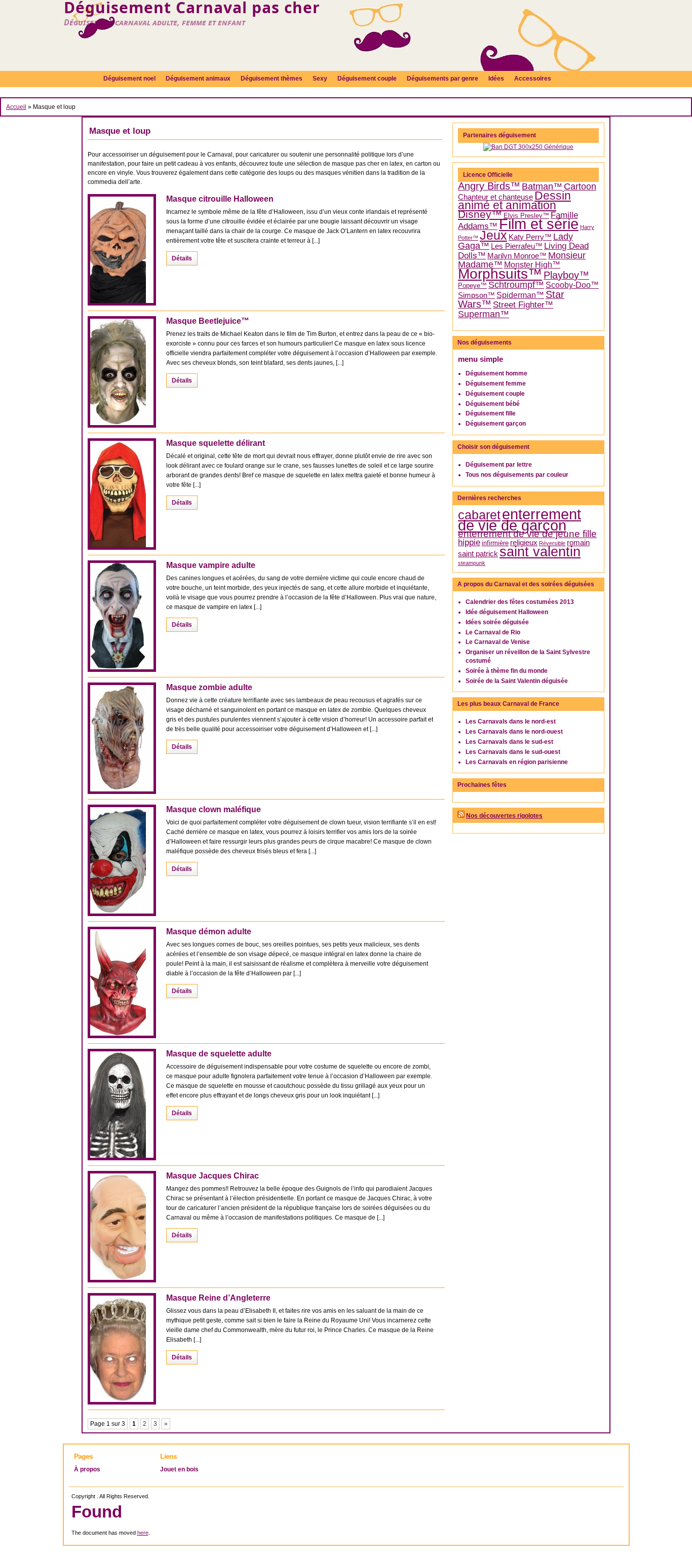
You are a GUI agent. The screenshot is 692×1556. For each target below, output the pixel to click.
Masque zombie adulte (209, 687)
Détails (182, 258)
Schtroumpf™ (516, 285)
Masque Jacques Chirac (212, 1175)
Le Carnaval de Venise (498, 642)
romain (578, 543)
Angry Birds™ (489, 186)
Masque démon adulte (208, 931)
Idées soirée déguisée (497, 622)
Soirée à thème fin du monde (507, 670)
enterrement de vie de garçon (519, 520)
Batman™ (542, 186)
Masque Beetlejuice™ (207, 321)
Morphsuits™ (500, 274)
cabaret (479, 515)
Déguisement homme (496, 373)
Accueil (16, 106)
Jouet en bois (179, 1469)
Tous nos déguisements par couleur (517, 474)
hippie (469, 542)
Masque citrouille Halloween (220, 199)
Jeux (493, 235)
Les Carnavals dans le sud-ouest (513, 751)
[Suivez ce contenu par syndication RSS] (461, 815)
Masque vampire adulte (210, 565)
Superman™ (483, 314)
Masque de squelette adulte (219, 1053)
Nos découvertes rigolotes (504, 815)
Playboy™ (566, 275)
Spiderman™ (520, 295)
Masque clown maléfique (213, 809)
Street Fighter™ (523, 304)
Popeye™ (472, 285)
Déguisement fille (491, 413)
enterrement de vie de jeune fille (527, 533)
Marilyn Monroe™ (517, 256)
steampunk (471, 563)
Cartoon (580, 186)
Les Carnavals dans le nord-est (511, 721)
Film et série (539, 223)
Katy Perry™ (530, 237)
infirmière (495, 543)
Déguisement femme (496, 383)
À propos (87, 1469)
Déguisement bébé (493, 403)
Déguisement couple (495, 393)
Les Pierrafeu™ (517, 246)
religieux (523, 543)
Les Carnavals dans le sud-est (509, 741)
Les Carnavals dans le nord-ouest (514, 731)
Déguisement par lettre (499, 464)
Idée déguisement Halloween (507, 612)
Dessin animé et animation (514, 200)
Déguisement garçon (496, 423)
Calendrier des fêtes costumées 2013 (520, 601)
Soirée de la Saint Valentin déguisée (517, 681)
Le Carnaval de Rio (493, 632)
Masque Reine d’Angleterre (218, 1298)
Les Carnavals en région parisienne (517, 762)
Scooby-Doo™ (572, 285)
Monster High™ (532, 264)
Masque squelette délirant (215, 443)
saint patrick (478, 554)
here (142, 1533)
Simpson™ (476, 295)
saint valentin (540, 551)
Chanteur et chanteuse (495, 197)
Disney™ (480, 214)
